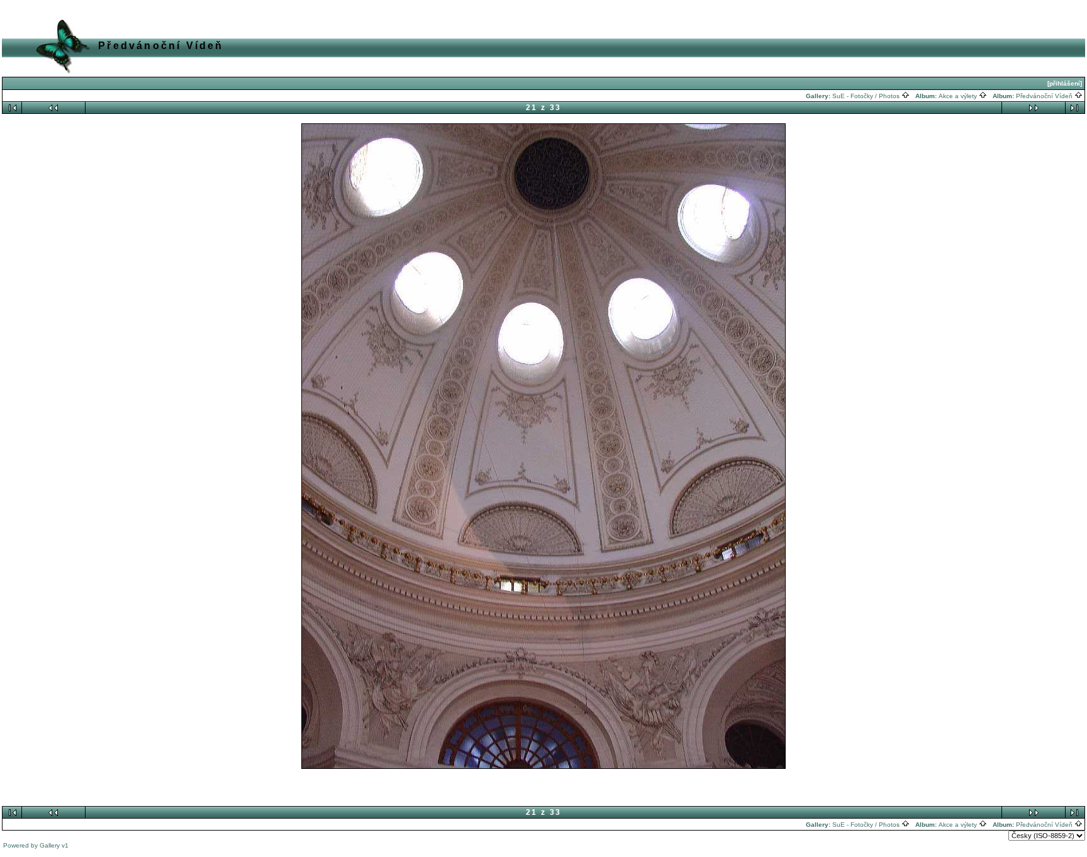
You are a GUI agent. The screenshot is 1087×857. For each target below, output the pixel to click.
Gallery (50, 845)
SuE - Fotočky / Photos (866, 95)
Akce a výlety (959, 95)
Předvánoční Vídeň (1045, 95)
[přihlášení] (1064, 83)
